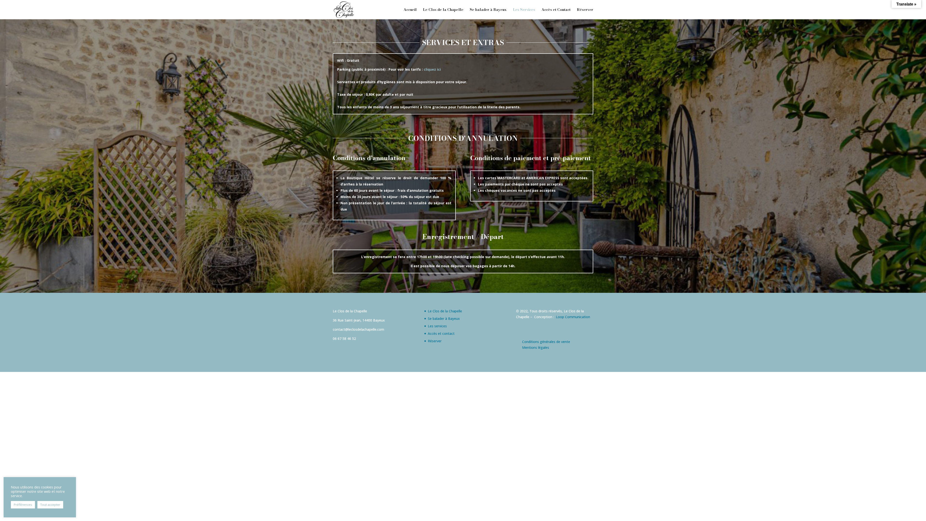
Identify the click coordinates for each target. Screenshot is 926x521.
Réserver (585, 10)
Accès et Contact (556, 10)
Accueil (410, 10)
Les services (437, 326)
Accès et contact (441, 333)
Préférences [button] (23, 504)
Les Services (524, 10)
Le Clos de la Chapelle (443, 10)
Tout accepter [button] (50, 504)
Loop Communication (573, 317)
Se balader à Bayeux (488, 10)
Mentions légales (535, 347)
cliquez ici (432, 69)
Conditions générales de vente (546, 341)
